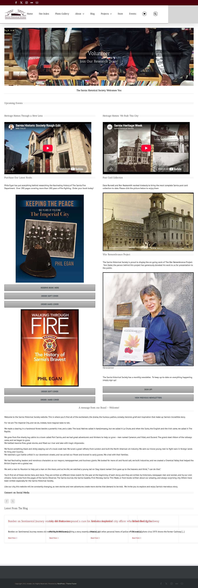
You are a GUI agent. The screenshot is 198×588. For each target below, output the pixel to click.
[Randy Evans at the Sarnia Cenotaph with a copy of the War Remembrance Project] (148, 273)
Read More (12, 538)
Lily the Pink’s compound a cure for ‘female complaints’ (81, 521)
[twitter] (12, 501)
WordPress (61, 583)
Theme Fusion (71, 583)
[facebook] (6, 501)
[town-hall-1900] (148, 194)
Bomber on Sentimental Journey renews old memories (39, 521)
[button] (156, 13)
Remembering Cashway (145, 521)
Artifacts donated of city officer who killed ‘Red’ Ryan (121, 521)
